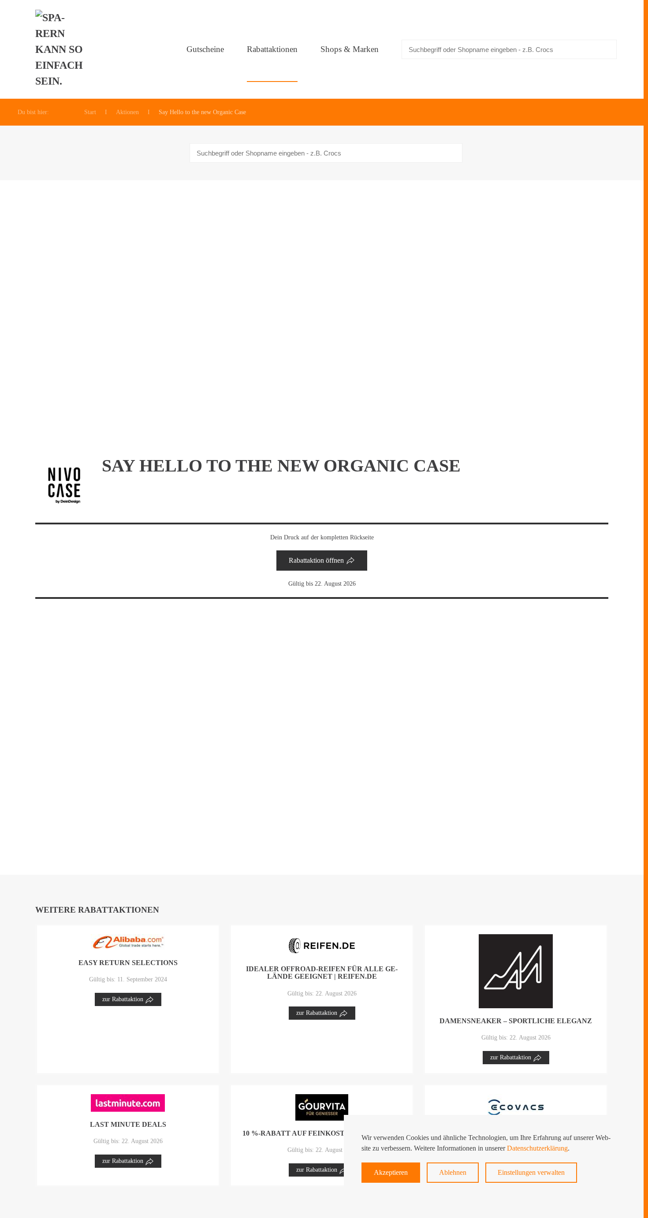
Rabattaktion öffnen (316, 560)
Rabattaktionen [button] (272, 49)
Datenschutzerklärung (537, 1148)
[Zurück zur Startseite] (61, 49)
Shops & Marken (349, 49)
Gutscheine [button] (205, 49)
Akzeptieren (391, 1172)
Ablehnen (452, 1172)
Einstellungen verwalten (531, 1172)
